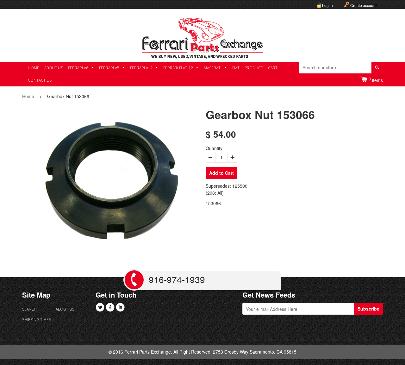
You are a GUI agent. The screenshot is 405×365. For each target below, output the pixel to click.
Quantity (214, 148)
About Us (53, 68)
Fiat (236, 68)
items (376, 79)
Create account (363, 5)
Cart (272, 68)
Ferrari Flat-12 (178, 68)
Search (29, 309)
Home (33, 68)
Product (254, 68)
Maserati (213, 68)
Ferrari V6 (78, 68)
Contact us (40, 80)
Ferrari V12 (141, 68)
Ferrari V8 (109, 68)
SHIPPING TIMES (36, 319)
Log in (327, 5)
